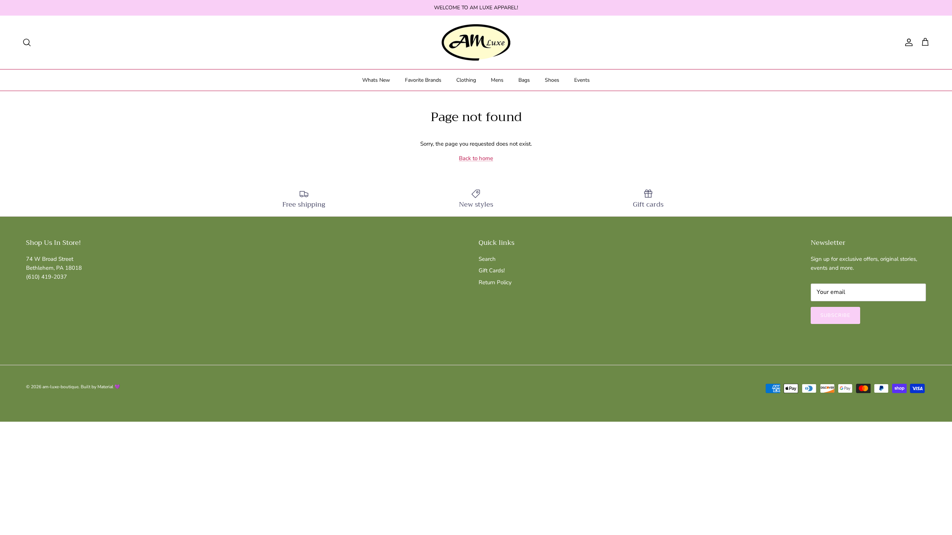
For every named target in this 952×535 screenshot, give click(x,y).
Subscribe (835, 315)
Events (582, 80)
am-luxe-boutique (60, 387)
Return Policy (495, 282)
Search (487, 259)
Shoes (552, 80)
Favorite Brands (423, 80)
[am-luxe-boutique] (476, 42)
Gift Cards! (492, 270)
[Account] (907, 42)
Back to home (476, 158)
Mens (497, 80)
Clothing (466, 80)
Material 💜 (108, 387)
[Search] (26, 42)
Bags (524, 80)
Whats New (376, 80)
